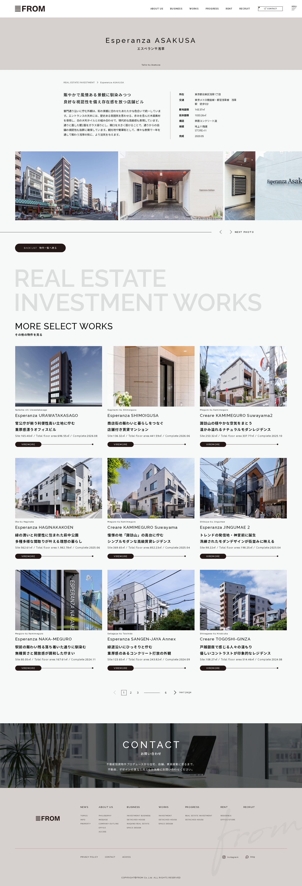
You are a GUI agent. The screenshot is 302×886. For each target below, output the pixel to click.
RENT (229, 9)
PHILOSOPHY (105, 816)
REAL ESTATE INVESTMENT (79, 82)
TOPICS (84, 816)
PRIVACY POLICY (89, 857)
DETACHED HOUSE (136, 820)
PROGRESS (212, 9)
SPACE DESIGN (134, 828)
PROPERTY (85, 824)
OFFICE (102, 828)
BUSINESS (176, 9)
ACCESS (102, 832)
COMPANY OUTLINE (109, 824)
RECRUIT (244, 9)
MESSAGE (103, 820)
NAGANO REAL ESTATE (138, 824)
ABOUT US (156, 9)
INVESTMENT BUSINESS (138, 816)
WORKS (194, 9)
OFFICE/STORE (228, 820)
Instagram (233, 857)
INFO (82, 820)
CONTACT (272, 9)
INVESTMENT (165, 816)
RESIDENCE (226, 816)
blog (252, 857)
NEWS (84, 807)
